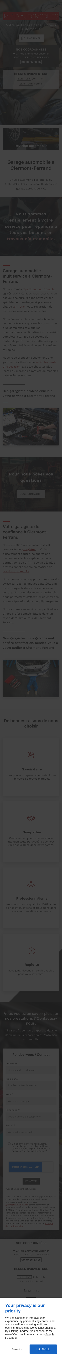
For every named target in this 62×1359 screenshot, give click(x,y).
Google (49, 1334)
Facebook (11, 1337)
